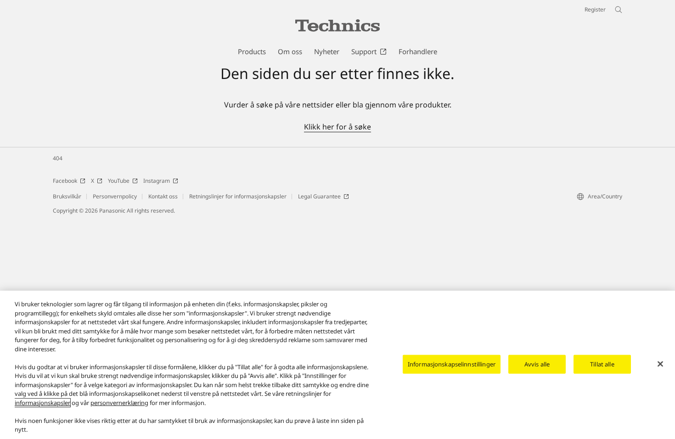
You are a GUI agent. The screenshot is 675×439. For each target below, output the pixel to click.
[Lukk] (660, 364)
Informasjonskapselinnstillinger (451, 364)
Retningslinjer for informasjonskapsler (238, 196)
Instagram (156, 181)
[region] (337, 365)
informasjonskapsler (42, 403)
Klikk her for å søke (337, 127)
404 (57, 158)
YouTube (118, 181)
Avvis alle (537, 364)
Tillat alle (602, 364)
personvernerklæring (119, 403)
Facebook (65, 181)
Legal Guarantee (319, 196)
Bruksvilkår (67, 196)
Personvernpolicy (115, 196)
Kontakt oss (163, 196)
